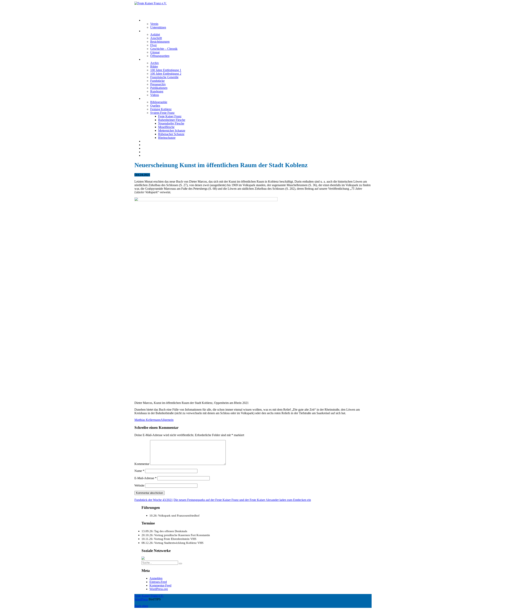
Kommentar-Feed (160, 585)
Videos (154, 95)
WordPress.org (158, 589)
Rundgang (156, 91)
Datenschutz (150, 152)
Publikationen (158, 88)
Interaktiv (148, 59)
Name (139, 470)
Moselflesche (166, 127)
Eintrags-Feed (158, 582)
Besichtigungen (160, 41)
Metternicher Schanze (171, 130)
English (147, 155)
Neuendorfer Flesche (171, 123)
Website (139, 485)
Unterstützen (158, 27)
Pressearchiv (158, 84)
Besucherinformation (155, 31)
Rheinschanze (167, 137)
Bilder (154, 66)
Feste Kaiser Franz (169, 116)
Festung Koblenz (153, 98)
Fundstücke (157, 80)
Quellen (155, 105)
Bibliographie (158, 102)
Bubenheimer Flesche (171, 120)
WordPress (141, 599)
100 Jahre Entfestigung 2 (165, 73)
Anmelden (155, 578)
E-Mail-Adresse (145, 478)
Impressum (149, 148)
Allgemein (167, 419)
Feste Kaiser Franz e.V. (148, 6)
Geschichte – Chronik (163, 48)
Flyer (153, 45)
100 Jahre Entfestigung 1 (165, 70)
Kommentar (141, 464)
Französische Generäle (164, 77)
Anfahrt (155, 34)
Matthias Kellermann (147, 419)
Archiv (154, 63)
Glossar (155, 52)
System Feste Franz (162, 112)
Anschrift (156, 38)
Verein (154, 23)
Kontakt (147, 144)
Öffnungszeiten (159, 56)
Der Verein (149, 20)
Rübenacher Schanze (171, 134)
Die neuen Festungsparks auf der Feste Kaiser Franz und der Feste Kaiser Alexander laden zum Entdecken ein (242, 500)
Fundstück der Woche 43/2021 (153, 500)
